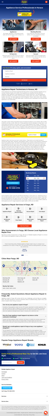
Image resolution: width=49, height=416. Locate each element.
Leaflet (46, 275)
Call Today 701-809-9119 (8, 391)
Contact (3, 373)
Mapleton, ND (21, 281)
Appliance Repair (9, 71)
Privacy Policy (5, 379)
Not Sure (7, 76)
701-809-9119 (14, 188)
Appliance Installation (10, 73)
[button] (24, 268)
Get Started (24, 80)
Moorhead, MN (6, 277)
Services (4, 396)
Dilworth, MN (35, 277)
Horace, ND (20, 279)
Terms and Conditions (7, 377)
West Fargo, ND (21, 277)
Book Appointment (13, 183)
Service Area (5, 401)
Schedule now (7, 387)
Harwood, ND (6, 279)
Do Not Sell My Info (18, 414)
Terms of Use (25, 414)
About (3, 375)
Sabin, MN (34, 279)
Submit (43, 134)
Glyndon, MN (6, 281)
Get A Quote (13, 39)
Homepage (4, 371)
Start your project (24, 226)
